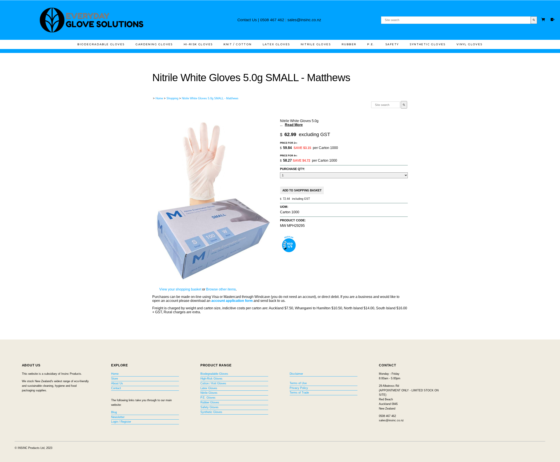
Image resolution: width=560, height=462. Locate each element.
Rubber (349, 44)
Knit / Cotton (238, 44)
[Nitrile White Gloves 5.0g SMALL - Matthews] (213, 280)
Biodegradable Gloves (100, 44)
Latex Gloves (276, 44)
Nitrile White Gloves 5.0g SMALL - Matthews (210, 98)
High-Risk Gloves (211, 378)
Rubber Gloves (209, 402)
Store (114, 378)
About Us (117, 383)
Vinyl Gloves (470, 44)
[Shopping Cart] (544, 20)
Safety (392, 44)
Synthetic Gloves (427, 44)
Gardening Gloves (154, 44)
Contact (116, 388)
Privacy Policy (299, 388)
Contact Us (247, 20)
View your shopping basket (180, 289)
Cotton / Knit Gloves (213, 383)
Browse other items (221, 289)
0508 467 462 (272, 20)
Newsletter (117, 417)
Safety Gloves (209, 407)
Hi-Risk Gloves (198, 44)
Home (159, 98)
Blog (114, 412)
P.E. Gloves (207, 397)
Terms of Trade (299, 392)
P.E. (370, 44)
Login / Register (121, 421)
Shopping (172, 98)
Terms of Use (298, 383)
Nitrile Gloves (316, 44)
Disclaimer (296, 373)
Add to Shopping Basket (302, 190)
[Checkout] (552, 19)
